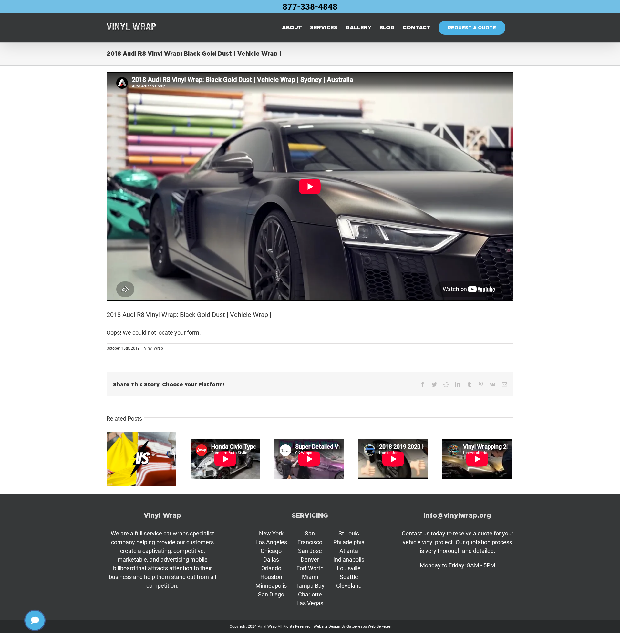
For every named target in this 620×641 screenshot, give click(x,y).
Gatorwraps (356, 626)
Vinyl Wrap (153, 348)
